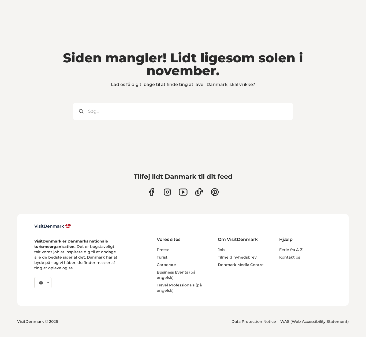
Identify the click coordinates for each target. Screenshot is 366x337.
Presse (163, 249)
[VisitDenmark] (52, 226)
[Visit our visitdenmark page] (183, 192)
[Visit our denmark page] (151, 192)
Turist (162, 257)
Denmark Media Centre (241, 264)
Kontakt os (289, 257)
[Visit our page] (167, 192)
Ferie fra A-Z (290, 249)
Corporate (166, 264)
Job (221, 249)
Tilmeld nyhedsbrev (237, 257)
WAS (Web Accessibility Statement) (314, 321)
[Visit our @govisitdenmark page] (199, 192)
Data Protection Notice (253, 321)
